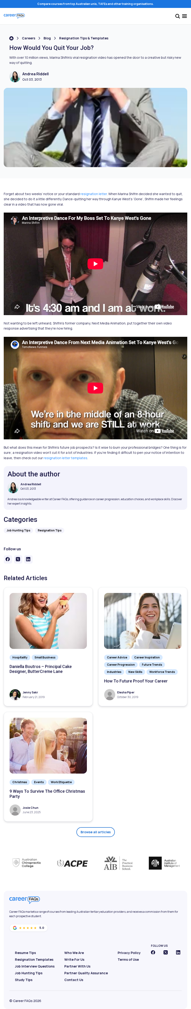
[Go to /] (11, 38)
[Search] (177, 16)
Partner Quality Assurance (86, 973)
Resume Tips (25, 952)
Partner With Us (77, 966)
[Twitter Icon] (166, 952)
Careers (28, 38)
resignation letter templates (65, 458)
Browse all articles (96, 832)
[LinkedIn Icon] (178, 952)
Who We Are (74, 952)
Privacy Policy (129, 952)
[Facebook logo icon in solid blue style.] (153, 952)
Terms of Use (128, 959)
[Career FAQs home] (14, 16)
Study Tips (23, 980)
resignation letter (93, 194)
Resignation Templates (34, 959)
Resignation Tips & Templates (83, 38)
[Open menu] (184, 16)
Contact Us (73, 980)
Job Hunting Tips (28, 973)
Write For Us (74, 959)
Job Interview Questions (35, 966)
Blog (47, 38)
